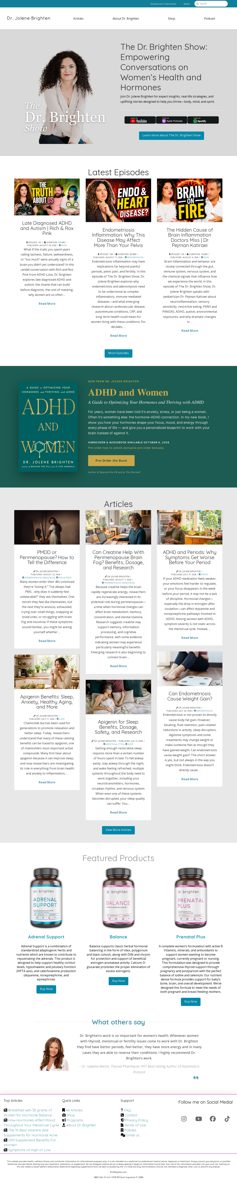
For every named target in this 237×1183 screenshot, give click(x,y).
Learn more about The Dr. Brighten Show (172, 135)
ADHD (64, 245)
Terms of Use (135, 1125)
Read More (47, 303)
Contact (131, 1115)
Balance (118, 937)
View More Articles (118, 830)
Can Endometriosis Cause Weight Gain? (189, 696)
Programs (75, 1120)
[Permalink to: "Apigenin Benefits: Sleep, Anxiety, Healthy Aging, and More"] (47, 672)
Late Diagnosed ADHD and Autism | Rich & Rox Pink (47, 228)
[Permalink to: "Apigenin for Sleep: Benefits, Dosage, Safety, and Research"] (118, 697)
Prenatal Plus (190, 937)
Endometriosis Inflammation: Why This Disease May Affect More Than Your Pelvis (118, 237)
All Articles (74, 1110)
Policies (130, 1130)
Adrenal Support (46, 937)
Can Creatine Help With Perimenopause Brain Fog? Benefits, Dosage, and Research (118, 560)
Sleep (61, 718)
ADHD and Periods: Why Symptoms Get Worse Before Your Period (189, 557)
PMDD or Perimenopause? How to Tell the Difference (47, 557)
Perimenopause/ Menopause (39, 577)
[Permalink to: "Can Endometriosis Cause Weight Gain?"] (190, 668)
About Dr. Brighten (81, 1125)
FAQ (127, 1110)
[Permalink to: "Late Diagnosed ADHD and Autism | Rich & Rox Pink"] (47, 197)
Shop (71, 1115)
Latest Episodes (118, 172)
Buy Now (46, 989)
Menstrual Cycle (114, 744)
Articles (118, 503)
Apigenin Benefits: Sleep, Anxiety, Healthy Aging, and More (47, 702)
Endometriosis (135, 257)
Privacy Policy (136, 1120)
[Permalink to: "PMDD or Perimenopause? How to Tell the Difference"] (47, 527)
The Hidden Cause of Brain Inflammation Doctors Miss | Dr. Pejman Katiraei (189, 237)
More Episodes (118, 353)
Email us (132, 1135)
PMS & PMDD (65, 577)
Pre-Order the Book (111, 460)
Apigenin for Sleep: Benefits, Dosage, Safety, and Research (118, 727)
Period (204, 574)
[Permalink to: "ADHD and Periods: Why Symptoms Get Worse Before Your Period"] (190, 527)
